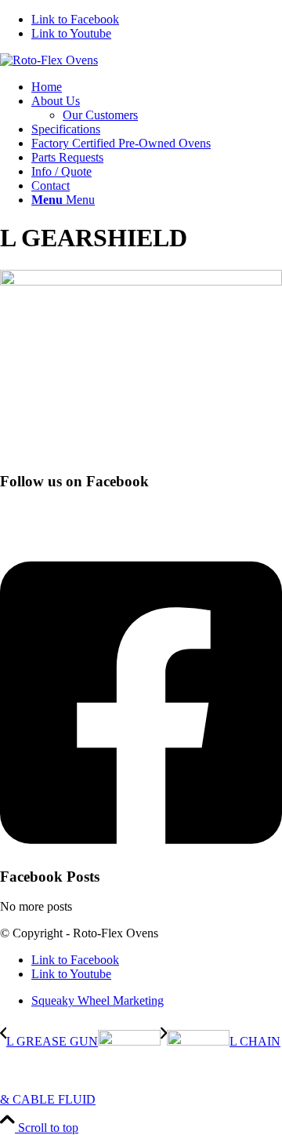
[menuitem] (156, 87)
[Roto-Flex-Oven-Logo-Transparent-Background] (49, 60)
